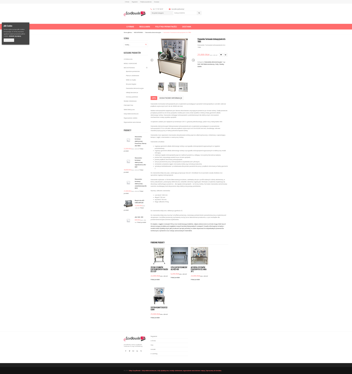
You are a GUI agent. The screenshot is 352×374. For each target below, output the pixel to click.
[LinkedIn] (137, 350)
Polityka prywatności (146, 2)
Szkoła (199, 66)
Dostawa (156, 2)
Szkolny (221, 64)
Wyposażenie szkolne (130, 118)
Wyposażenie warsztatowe (132, 122)
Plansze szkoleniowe (132, 75)
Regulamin (135, 2)
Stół (198, 64)
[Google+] (133, 350)
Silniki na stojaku (131, 80)
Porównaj (225, 55)
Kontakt (153, 349)
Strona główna (128, 32)
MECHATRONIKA (138, 32)
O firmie (127, 2)
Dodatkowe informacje (170, 98)
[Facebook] (125, 350)
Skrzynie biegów (131, 84)
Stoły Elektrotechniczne (131, 114)
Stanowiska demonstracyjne (153, 32)
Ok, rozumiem (8, 40)
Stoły (217, 64)
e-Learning (154, 353)
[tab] (154, 98)
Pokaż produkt (155, 279)
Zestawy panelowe (132, 97)
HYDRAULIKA (128, 59)
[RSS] (141, 350)
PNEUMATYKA (128, 105)
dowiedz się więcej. (15, 36)
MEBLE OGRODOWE (130, 63)
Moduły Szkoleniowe (130, 101)
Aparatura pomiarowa (133, 71)
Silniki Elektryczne (129, 109)
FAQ (152, 345)
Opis (154, 98)
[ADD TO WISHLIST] (221, 55)
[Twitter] (129, 350)
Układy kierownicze (132, 92)
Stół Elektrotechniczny (208, 64)
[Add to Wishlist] (156, 282)
